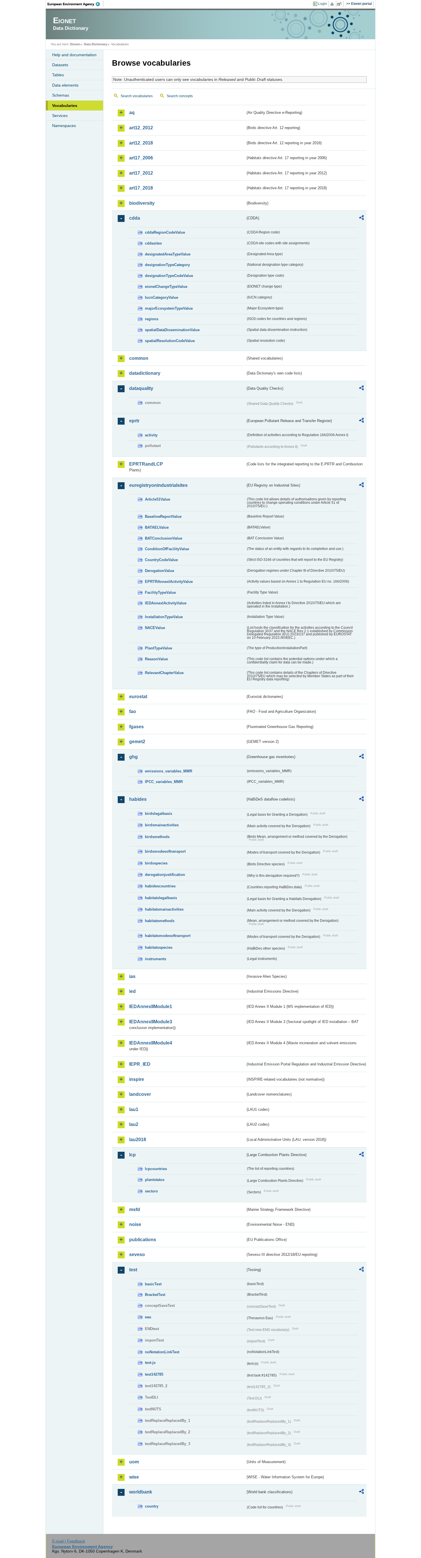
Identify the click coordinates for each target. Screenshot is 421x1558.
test (133, 1269)
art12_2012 (141, 127)
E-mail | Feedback (68, 1541)
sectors (151, 1191)
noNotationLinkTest (162, 1352)
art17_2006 (141, 157)
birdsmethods (157, 837)
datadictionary (144, 373)
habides (138, 799)
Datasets (60, 65)
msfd (134, 1209)
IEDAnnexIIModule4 (150, 1042)
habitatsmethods (159, 921)
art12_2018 (141, 142)
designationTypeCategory (167, 265)
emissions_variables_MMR (168, 771)
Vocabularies (64, 105)
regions (151, 319)
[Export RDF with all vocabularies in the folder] (361, 218)
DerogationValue (159, 571)
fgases (136, 726)
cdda (134, 218)
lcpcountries (156, 1169)
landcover (140, 1094)
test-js (150, 1362)
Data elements (65, 85)
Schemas (60, 95)
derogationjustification (165, 874)
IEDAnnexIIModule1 (150, 1006)
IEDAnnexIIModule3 (150, 1021)
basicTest (153, 1284)
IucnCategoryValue (161, 297)
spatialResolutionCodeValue (170, 341)
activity (151, 435)
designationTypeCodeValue (169, 276)
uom (134, 1461)
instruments (155, 959)
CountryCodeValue (161, 560)
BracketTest (155, 1295)
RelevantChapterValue (164, 673)
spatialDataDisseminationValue (172, 330)
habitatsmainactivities (164, 909)
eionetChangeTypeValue (166, 286)
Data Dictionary (95, 44)
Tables (58, 75)
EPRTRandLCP (146, 464)
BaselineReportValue (163, 516)
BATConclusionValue (163, 538)
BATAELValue (157, 527)
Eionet (75, 44)
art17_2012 (141, 173)
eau (148, 1317)
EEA (76, 4)
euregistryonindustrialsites (158, 485)
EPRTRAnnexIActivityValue (169, 581)
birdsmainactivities (162, 825)
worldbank (140, 1491)
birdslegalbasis (158, 813)
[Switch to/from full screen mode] (340, 4)
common (138, 358)
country (151, 1506)
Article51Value (157, 499)
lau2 (133, 1124)
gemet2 (137, 741)
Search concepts (180, 96)
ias (132, 976)
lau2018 (137, 1139)
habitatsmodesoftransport (167, 936)
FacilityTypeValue (160, 592)
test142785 (154, 1374)
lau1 (133, 1109)
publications (142, 1239)
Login (322, 3)
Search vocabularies (137, 96)
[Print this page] (333, 4)
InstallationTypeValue (164, 617)
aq (132, 112)
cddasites (153, 243)
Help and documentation (74, 54)
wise (134, 1477)
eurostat (138, 696)
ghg (133, 756)
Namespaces (64, 125)
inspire (136, 1079)
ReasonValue (156, 659)
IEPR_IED (139, 1064)
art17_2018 (141, 188)
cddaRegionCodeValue (165, 232)
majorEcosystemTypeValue (169, 308)
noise (135, 1224)
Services (60, 115)
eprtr (134, 420)
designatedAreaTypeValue (167, 254)
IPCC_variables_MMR (164, 782)
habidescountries (160, 886)
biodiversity (142, 203)
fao (132, 711)
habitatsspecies (158, 947)
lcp (132, 1154)
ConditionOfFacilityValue (167, 549)
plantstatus (154, 1180)
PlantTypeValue (158, 648)
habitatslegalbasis (161, 898)
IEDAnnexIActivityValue (165, 603)
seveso (137, 1254)
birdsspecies (156, 863)
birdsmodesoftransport (165, 851)
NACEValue (155, 628)
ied (132, 991)
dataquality (141, 388)
